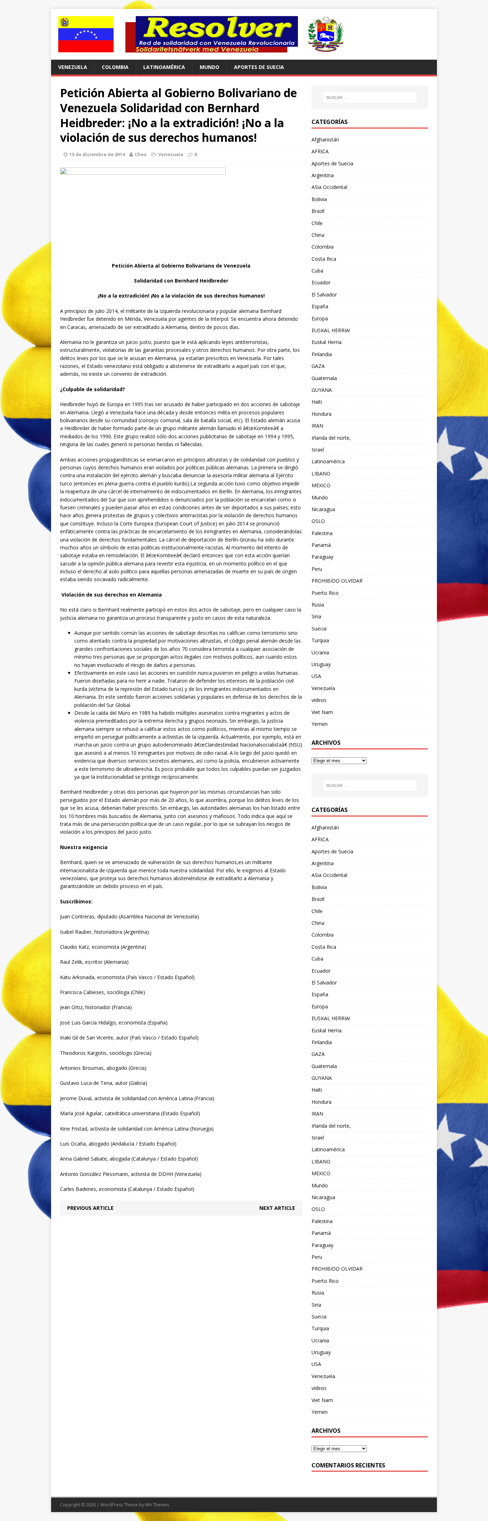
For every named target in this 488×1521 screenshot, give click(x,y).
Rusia (318, 604)
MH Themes (157, 1505)
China (318, 234)
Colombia (115, 67)
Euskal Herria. (327, 342)
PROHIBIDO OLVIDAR (337, 580)
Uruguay (321, 664)
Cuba (317, 270)
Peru (317, 568)
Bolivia (319, 199)
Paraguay (322, 556)
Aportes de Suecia (259, 67)
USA (316, 676)
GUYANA (322, 390)
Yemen (320, 723)
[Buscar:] (369, 97)
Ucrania (320, 652)
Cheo (141, 154)
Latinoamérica (164, 67)
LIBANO (321, 473)
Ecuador (321, 282)
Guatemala (324, 378)
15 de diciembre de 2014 (97, 154)
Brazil (318, 211)
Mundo (209, 67)
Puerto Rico (325, 592)
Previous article (90, 1208)
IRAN (317, 425)
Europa (320, 318)
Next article (277, 1208)
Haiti (317, 401)
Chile (317, 223)
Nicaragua (323, 509)
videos (319, 700)
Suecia (319, 628)
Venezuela (72, 67)
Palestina (322, 533)
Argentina (323, 175)
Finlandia (322, 354)
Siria (316, 616)
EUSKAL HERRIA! (331, 330)
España (320, 306)
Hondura (322, 413)
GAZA (318, 366)
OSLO (318, 521)
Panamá (321, 545)
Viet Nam (322, 712)
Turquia (320, 640)
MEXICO (321, 485)
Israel (318, 449)
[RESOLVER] (244, 34)
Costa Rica (324, 258)
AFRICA (320, 151)
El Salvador (324, 294)
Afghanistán (325, 139)
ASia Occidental (329, 187)
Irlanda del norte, (331, 437)
